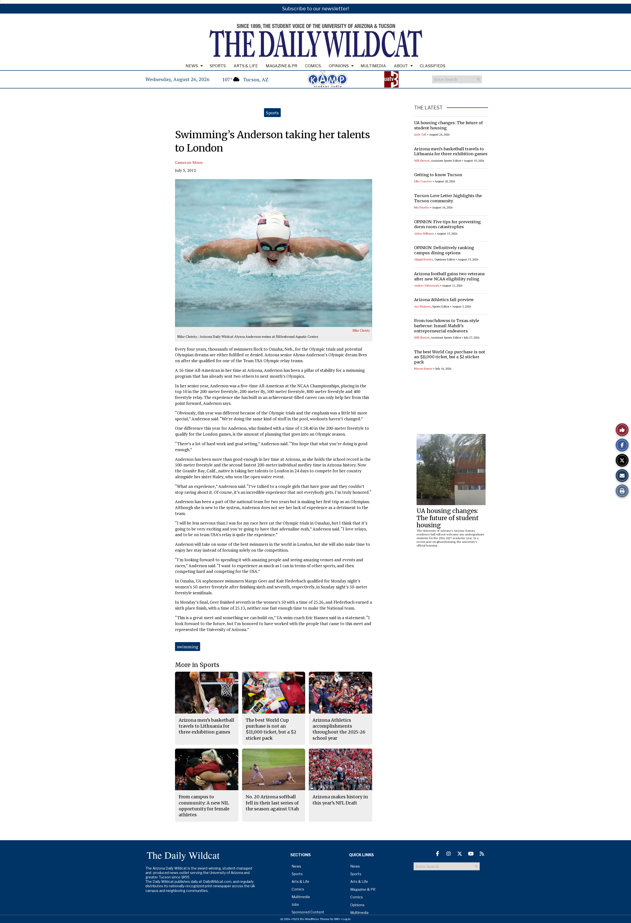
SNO (337, 919)
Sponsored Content (308, 912)
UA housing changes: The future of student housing (448, 518)
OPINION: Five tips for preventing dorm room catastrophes (447, 224)
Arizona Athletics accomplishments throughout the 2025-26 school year (339, 729)
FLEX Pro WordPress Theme (311, 919)
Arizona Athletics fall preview (444, 299)
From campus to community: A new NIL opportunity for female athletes (204, 806)
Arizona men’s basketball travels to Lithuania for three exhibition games (451, 151)
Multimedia (373, 66)
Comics (313, 66)
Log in (347, 919)
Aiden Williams (424, 233)
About (401, 66)
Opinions (339, 66)
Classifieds (432, 66)
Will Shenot (421, 160)
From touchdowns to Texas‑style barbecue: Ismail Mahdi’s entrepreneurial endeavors (446, 325)
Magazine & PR (281, 66)
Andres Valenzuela (426, 285)
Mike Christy (361, 330)
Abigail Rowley (423, 259)
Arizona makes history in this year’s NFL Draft (340, 799)
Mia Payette (421, 207)
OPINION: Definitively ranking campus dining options (444, 250)
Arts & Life (246, 66)
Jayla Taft (420, 134)
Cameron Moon (189, 162)
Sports (218, 66)
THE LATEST (428, 108)
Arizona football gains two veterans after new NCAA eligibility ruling (449, 276)
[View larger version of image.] (273, 253)
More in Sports (197, 665)
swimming (187, 647)
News (192, 66)
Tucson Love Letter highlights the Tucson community (448, 198)
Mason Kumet (423, 368)
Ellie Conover (423, 181)
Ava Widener (422, 306)
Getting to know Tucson (438, 174)
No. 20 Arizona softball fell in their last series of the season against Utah (272, 803)
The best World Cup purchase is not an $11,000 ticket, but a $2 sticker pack (449, 357)
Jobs (295, 904)
